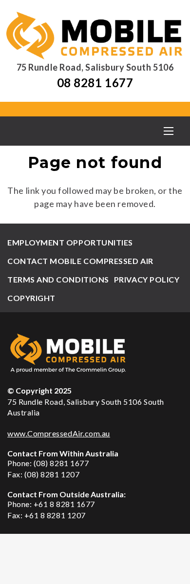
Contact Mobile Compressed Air (80, 260)
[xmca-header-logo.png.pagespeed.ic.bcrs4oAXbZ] (95, 35)
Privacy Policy (147, 279)
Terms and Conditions (58, 279)
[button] (168, 131)
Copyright (31, 297)
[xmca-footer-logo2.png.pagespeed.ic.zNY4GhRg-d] (95, 352)
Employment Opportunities (70, 242)
